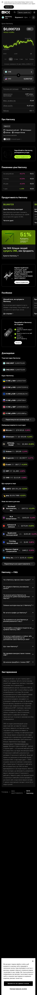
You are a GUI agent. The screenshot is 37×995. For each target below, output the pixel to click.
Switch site (8, 7)
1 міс (21, 59)
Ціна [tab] (26, 17)
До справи (7, 314)
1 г (5, 59)
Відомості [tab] (19, 17)
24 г (10, 59)
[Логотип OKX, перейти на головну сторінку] (6, 12)
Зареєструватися (22, 157)
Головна (5, 792)
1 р (26, 59)
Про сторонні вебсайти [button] (10, 135)
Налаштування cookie (18, 989)
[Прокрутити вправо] (30, 17)
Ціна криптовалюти (17, 792)
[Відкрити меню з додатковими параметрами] (34, 12)
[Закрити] (33, 961)
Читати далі (8, 220)
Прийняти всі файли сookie (18, 983)
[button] (15, 12)
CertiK (8, 139)
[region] (18, 976)
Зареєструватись (24, 12)
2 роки (31, 59)
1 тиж (16, 59)
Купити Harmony (10, 256)
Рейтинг (6, 110)
